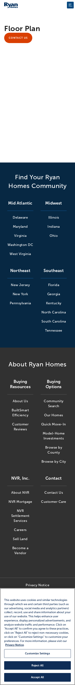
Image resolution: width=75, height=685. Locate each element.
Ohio (54, 235)
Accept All (37, 677)
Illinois (53, 217)
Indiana (54, 226)
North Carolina (53, 312)
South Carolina (53, 321)
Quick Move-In (53, 424)
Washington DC (20, 245)
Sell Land (20, 539)
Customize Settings (37, 653)
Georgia (53, 294)
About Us (20, 401)
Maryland (20, 226)
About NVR (20, 492)
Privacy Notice (37, 585)
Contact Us (18, 37)
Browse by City (53, 461)
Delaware (20, 217)
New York (20, 294)
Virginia (20, 235)
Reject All (37, 665)
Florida (53, 285)
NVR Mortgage (20, 501)
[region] (37, 636)
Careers (20, 530)
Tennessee (53, 330)
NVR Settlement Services (20, 515)
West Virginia (20, 254)
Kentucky (53, 303)
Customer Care (53, 501)
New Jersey (20, 285)
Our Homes (53, 415)
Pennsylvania (20, 303)
